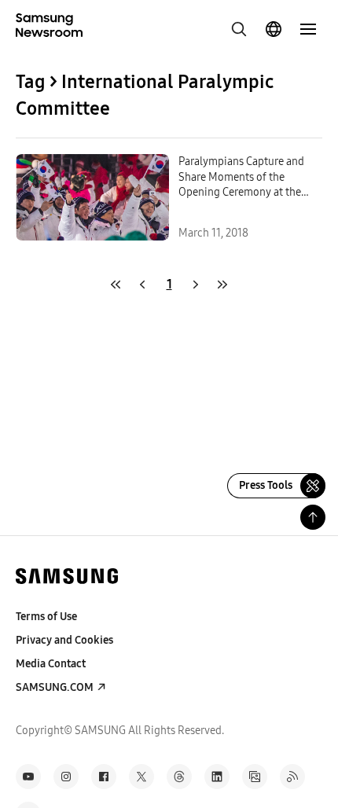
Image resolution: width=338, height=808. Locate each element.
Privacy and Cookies (64, 640)
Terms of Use (46, 616)
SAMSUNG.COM (55, 687)
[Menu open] (308, 29)
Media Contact (51, 663)
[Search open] (239, 29)
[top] (312, 517)
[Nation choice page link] (273, 29)
